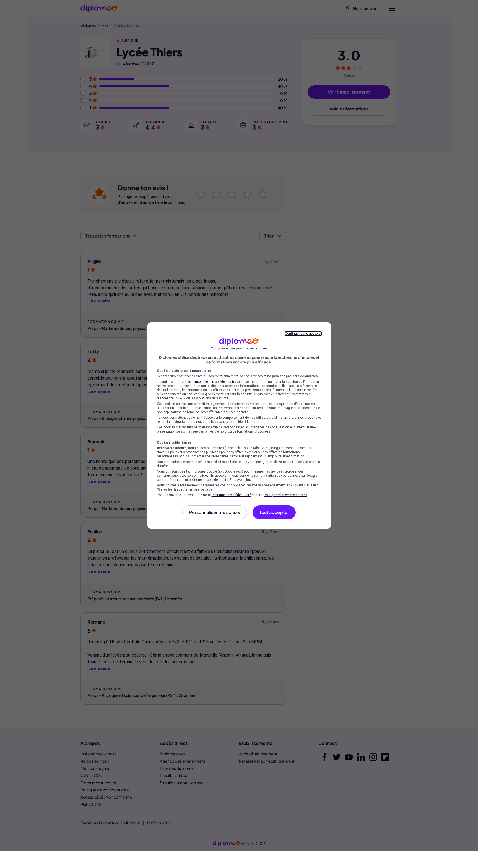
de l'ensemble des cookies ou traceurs (216, 382)
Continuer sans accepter (303, 334)
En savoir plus (240, 480)
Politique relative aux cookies (285, 495)
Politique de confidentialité (231, 495)
